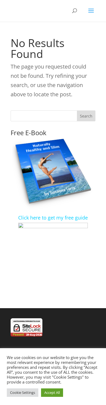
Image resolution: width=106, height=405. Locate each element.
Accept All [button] (52, 392)
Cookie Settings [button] (22, 392)
